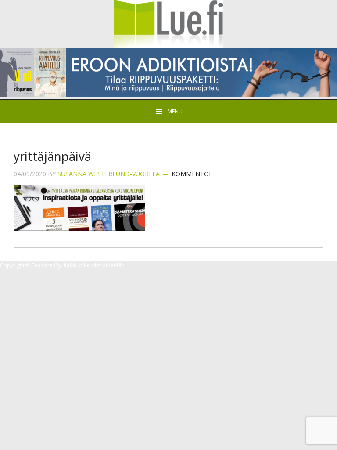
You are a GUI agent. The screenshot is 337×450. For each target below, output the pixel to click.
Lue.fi (168, 24)
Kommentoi (191, 174)
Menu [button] (175, 111)
